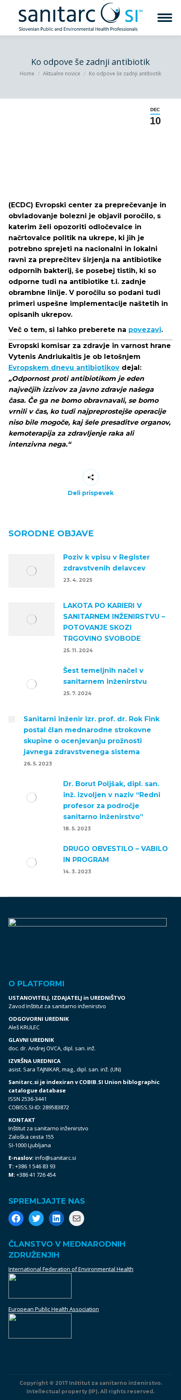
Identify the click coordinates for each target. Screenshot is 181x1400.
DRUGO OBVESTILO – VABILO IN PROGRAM (115, 854)
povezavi (144, 330)
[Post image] (31, 571)
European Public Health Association (53, 1309)
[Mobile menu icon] (165, 18)
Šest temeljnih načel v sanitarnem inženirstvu (105, 676)
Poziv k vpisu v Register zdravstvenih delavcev (106, 562)
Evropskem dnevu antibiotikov (64, 368)
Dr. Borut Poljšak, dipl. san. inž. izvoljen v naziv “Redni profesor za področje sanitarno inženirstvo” (111, 800)
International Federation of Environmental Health (70, 1269)
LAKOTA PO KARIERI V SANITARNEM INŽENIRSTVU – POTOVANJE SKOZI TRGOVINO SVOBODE (114, 622)
